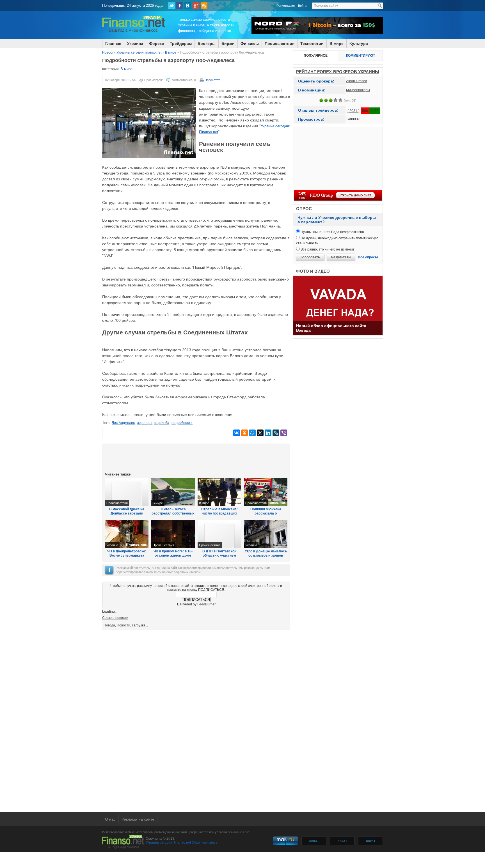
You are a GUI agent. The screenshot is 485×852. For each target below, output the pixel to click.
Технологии (312, 43)
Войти (302, 5)
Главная (113, 43)
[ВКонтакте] (187, 5)
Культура (358, 43)
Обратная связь (204, 842)
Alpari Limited (356, 81)
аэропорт (144, 423)
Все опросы (368, 257)
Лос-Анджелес (123, 423)
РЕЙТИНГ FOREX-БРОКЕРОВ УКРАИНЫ (337, 71)
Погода (109, 625)
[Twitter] (171, 5)
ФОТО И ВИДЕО (313, 271)
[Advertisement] (196, 457)
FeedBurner (206, 604)
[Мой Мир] (252, 433)
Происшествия (279, 43)
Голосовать (310, 257)
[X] (260, 433)
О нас (110, 819)
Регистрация (286, 5)
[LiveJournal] (276, 433)
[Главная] (133, 32)
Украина (135, 43)
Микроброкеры (358, 90)
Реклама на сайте (138, 819)
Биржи (228, 43)
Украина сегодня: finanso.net (168, 842)
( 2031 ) (353, 111)
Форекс (156, 43)
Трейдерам (181, 43)
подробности (182, 423)
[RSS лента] (204, 5)
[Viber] (283, 433)
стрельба (161, 423)
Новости (123, 625)
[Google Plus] (196, 5)
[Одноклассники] (244, 433)
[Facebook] (179, 5)
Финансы (250, 43)
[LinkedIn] (268, 433)
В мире (337, 43)
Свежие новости (115, 618)
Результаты (341, 257)
